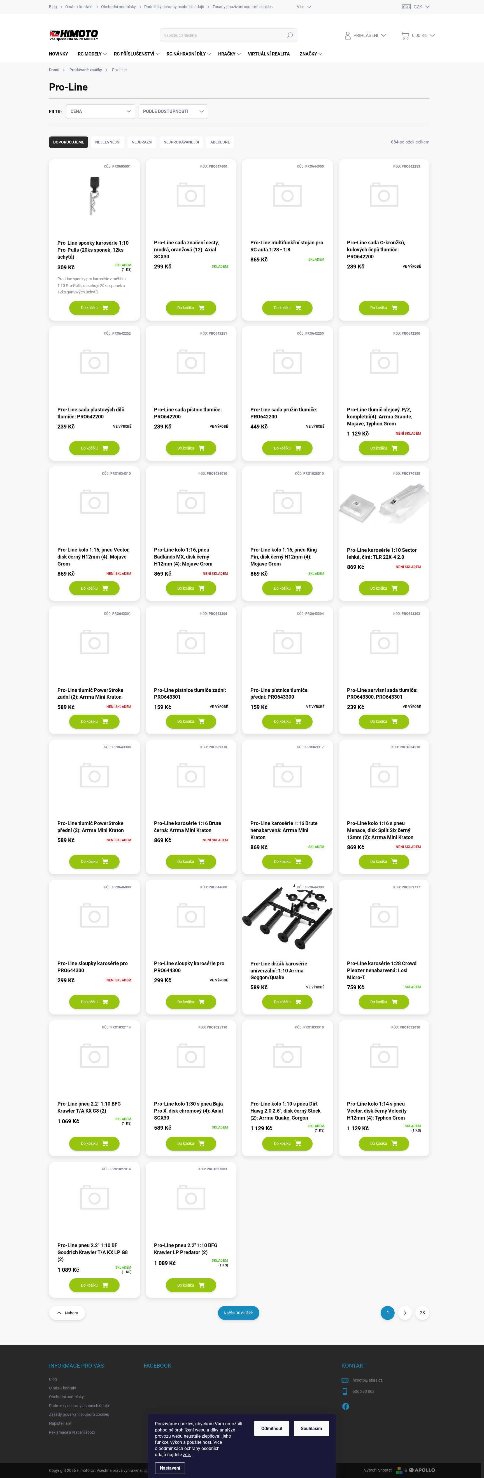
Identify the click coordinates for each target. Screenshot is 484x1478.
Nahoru (71, 1313)
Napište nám (60, 1423)
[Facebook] (345, 1405)
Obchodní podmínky (118, 6)
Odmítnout (271, 1428)
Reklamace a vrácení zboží (72, 1432)
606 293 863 (363, 1391)
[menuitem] (60, 54)
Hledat (289, 35)
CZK (418, 7)
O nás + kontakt (79, 6)
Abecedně (220, 142)
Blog (53, 6)
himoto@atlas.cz (367, 1380)
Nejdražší (142, 142)
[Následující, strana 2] (405, 1313)
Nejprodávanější (181, 142)
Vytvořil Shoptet (378, 1470)
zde (187, 1454)
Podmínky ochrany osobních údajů (174, 6)
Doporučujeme (68, 142)
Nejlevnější (107, 142)
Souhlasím (311, 1428)
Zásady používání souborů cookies (243, 6)
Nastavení (170, 1468)
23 (422, 1312)
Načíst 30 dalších (238, 1313)
